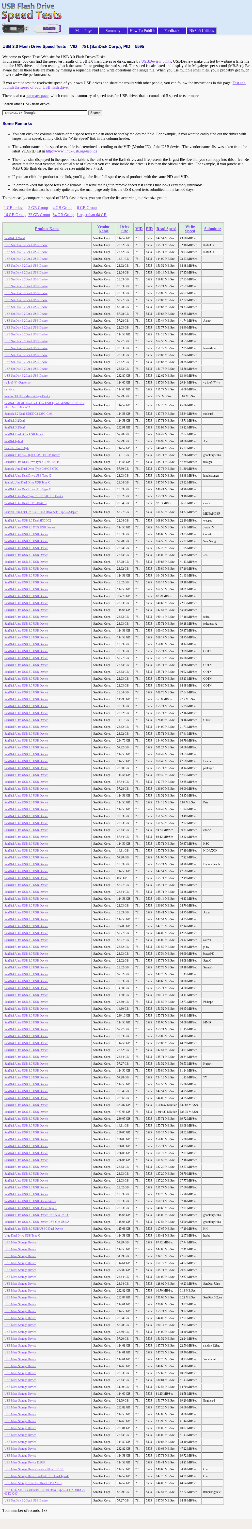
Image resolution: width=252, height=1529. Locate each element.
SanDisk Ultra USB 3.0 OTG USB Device (29, 527)
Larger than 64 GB (92, 215)
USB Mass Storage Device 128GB (24, 1462)
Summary (113, 30)
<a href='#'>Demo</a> (17, 382)
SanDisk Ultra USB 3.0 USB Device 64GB (30, 1201)
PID (149, 229)
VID (139, 229)
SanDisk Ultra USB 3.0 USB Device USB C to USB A (36, 1222)
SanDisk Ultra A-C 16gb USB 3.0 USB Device (32, 455)
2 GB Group (38, 208)
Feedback (171, 30)
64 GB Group (63, 215)
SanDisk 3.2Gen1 (14, 238)
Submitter (212, 229)
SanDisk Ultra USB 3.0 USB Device (26, 534)
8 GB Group (87, 208)
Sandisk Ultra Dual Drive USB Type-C (27, 482)
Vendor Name (103, 228)
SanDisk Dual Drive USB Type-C (24, 434)
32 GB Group (39, 215)
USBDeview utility (156, 61)
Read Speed (166, 229)
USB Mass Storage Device (20, 1242)
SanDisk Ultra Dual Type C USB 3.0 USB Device (33, 496)
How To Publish (142, 30)
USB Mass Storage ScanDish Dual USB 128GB (33, 1483)
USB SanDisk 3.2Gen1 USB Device (25, 245)
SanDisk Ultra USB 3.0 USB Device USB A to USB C (36, 1215)
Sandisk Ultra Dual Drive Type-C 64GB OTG (31, 468)
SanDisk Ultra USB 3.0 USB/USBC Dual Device (33, 1228)
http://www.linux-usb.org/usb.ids (71, 151)
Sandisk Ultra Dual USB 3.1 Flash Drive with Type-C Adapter (41, 512)
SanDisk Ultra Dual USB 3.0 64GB (25, 503)
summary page (37, 96)
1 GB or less (13, 208)
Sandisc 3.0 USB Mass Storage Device (27, 396)
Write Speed (190, 228)
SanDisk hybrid (13, 441)
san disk (9, 389)
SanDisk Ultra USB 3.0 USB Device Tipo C (30, 1208)
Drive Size (124, 228)
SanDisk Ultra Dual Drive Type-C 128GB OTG (32, 462)
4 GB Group (62, 208)
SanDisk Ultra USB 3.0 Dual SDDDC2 (27, 520)
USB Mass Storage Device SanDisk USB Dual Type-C (36, 1476)
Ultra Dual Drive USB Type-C (22, 1235)
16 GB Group (15, 215)
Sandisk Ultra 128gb (16, 448)
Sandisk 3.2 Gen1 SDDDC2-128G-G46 (28, 413)
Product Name (47, 229)
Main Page (83, 30)
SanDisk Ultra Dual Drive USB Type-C (27, 475)
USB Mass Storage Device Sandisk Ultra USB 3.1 (34, 1469)
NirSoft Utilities (201, 30)
